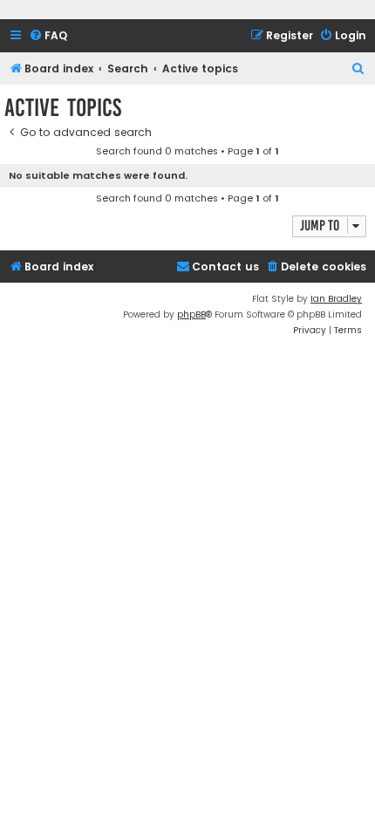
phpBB (191, 314)
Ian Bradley (336, 298)
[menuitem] (48, 36)
